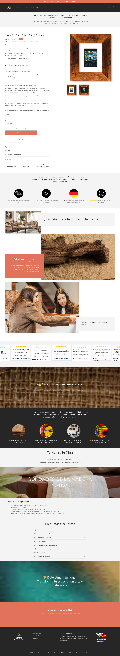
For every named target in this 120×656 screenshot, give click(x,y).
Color (6, 120)
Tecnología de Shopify (44, 652)
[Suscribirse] (71, 618)
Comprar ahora (21, 133)
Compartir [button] (9, 159)
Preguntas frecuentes (38, 635)
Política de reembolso (55, 652)
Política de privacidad (66, 652)
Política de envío (86, 652)
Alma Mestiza (37, 652)
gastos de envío (20, 41)
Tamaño (7, 114)
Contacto (35, 638)
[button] (18, 7)
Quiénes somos (37, 633)
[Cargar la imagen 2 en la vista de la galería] (84, 90)
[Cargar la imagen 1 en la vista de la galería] (71, 90)
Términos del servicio (76, 652)
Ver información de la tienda (14, 142)
